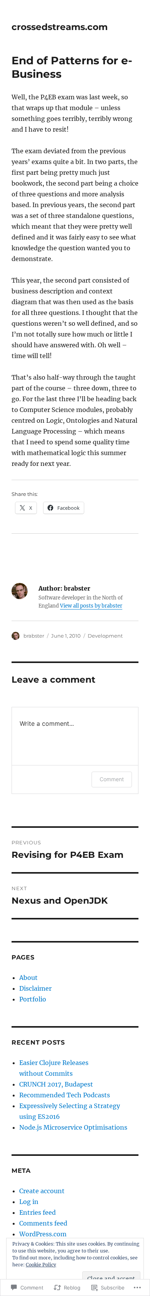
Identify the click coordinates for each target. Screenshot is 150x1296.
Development (105, 636)
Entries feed (37, 1212)
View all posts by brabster (91, 606)
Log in (28, 1202)
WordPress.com (43, 1234)
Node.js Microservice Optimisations (73, 1127)
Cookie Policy (41, 1265)
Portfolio (32, 999)
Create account (42, 1191)
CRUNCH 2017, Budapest (56, 1084)
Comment (112, 779)
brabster (33, 636)
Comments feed (43, 1223)
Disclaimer (35, 988)
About (28, 977)
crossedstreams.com (60, 27)
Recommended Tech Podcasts (64, 1095)
